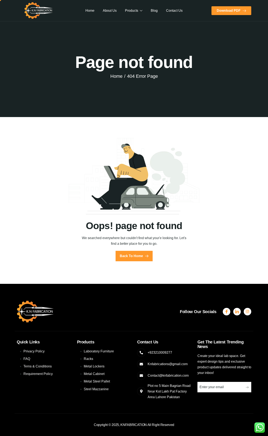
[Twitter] (237, 311)
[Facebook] (226, 311)
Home (89, 10)
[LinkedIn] (247, 311)
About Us (110, 10)
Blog (154, 10)
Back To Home (131, 256)
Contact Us (174, 10)
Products (131, 10)
